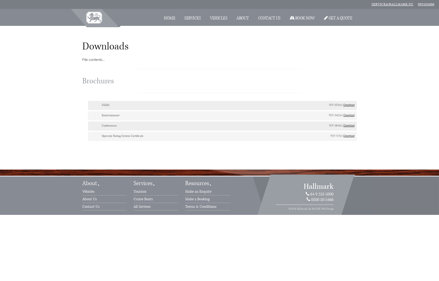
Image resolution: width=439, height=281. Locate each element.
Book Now (304, 18)
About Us (89, 199)
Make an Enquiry (198, 191)
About (242, 18)
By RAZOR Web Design (321, 209)
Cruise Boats (143, 199)
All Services (142, 206)
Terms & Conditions (201, 206)
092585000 (426, 4)
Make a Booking (197, 199)
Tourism (140, 191)
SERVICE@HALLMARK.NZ (392, 4)
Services (192, 18)
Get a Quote (340, 18)
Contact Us (269, 18)
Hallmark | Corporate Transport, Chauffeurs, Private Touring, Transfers (94, 17)
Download (348, 105)
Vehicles (218, 18)
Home (169, 18)
